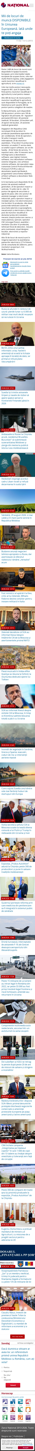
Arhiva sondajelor (25, 1343)
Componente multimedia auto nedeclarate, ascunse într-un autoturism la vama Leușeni (16, 1028)
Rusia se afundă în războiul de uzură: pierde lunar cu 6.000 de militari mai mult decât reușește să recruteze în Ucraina (17, 312)
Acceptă (25, 1447)
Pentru (6, 1367)
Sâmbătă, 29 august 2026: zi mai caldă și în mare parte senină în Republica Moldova (17, 518)
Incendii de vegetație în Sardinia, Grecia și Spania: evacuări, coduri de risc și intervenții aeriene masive (17, 753)
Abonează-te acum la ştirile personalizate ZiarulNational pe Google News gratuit (20, 265)
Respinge (9, 1447)
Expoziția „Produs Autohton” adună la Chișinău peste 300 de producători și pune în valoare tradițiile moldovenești (16, 867)
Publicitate (18, 1436)
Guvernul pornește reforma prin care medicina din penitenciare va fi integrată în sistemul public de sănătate (17, 906)
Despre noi (6, 1436)
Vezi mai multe (17, 1336)
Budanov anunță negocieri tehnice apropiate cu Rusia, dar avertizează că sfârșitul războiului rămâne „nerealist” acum (16, 557)
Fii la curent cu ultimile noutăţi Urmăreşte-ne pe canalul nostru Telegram (20, 273)
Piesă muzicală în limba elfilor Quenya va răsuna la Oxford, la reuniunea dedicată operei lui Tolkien (16, 675)
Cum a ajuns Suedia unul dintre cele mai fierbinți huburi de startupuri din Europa (16, 791)
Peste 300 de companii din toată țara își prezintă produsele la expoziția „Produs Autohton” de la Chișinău (16, 1194)
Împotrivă (8, 1371)
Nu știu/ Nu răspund (7, 1377)
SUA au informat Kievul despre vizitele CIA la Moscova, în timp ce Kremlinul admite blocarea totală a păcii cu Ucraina (16, 714)
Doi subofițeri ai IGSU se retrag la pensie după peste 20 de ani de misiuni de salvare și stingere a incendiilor (16, 1065)
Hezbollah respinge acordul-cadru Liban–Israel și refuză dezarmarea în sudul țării (15, 481)
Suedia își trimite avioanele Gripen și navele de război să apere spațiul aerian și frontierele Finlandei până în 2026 (15, 398)
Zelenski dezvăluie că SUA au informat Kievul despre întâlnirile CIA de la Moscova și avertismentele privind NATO (16, 636)
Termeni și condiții (28, 1444)
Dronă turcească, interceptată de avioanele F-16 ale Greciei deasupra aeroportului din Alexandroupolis (16, 945)
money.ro (20, 83)
